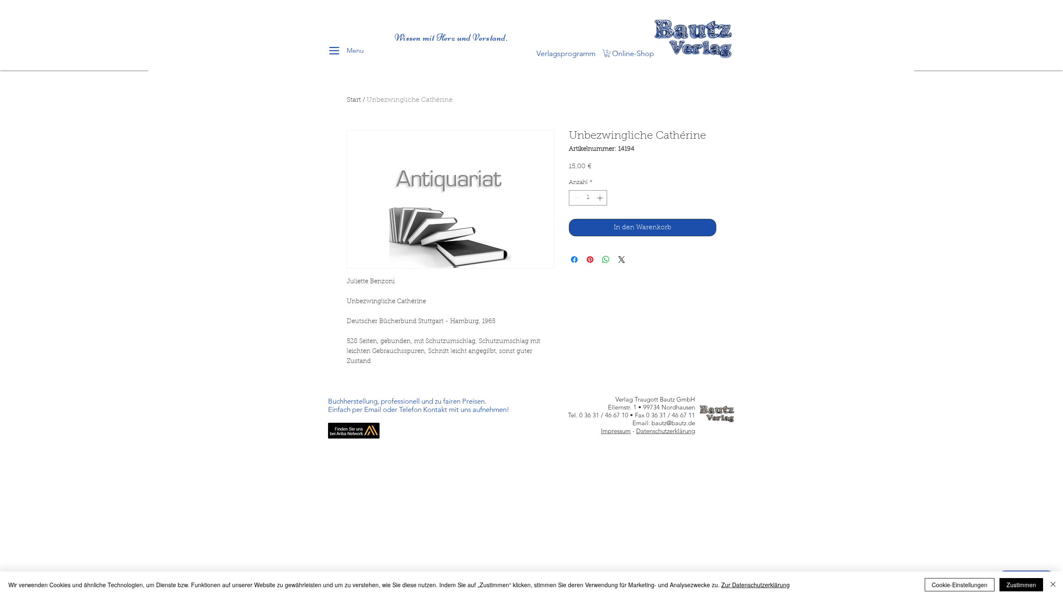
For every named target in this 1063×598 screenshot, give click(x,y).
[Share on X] (622, 260)
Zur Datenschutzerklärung (755, 585)
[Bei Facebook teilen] (574, 260)
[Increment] (600, 198)
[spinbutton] (587, 198)
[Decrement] (575, 198)
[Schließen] (1053, 584)
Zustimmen (1021, 585)
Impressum (616, 431)
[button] (607, 53)
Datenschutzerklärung (665, 431)
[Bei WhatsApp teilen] (606, 260)
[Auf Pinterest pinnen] (590, 260)
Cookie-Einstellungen (959, 585)
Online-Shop (633, 53)
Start (354, 100)
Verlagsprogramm (565, 53)
